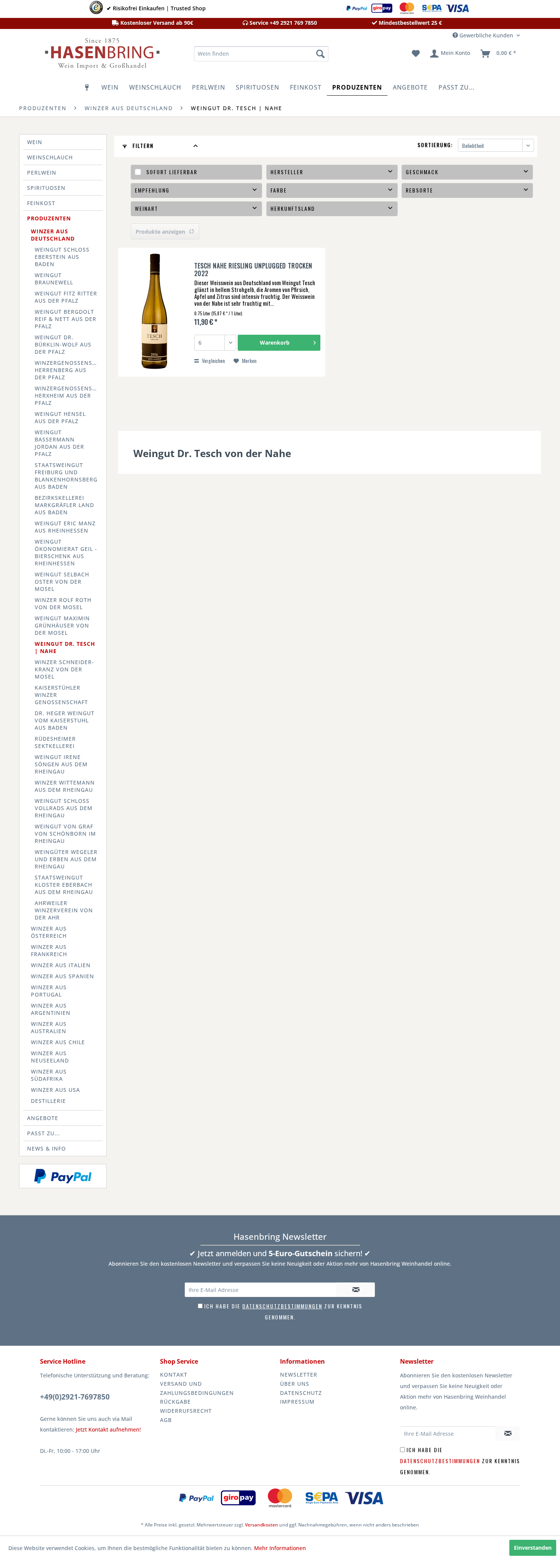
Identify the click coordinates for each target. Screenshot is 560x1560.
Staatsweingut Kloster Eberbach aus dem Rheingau (64, 885)
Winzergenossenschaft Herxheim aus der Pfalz (68, 395)
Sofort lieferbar (171, 172)
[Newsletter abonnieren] (356, 1289)
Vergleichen (213, 360)
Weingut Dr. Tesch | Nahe (65, 647)
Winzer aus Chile (58, 1042)
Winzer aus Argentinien (50, 1009)
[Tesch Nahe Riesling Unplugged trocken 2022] (154, 312)
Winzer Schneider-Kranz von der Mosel (64, 669)
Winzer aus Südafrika (49, 1075)
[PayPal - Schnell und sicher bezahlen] (63, 1176)
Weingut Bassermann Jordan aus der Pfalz (59, 443)
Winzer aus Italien (61, 965)
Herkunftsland (292, 208)
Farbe (278, 190)
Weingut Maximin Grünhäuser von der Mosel (62, 625)
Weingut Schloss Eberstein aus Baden (62, 257)
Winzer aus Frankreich (49, 950)
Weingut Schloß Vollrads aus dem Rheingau (64, 808)
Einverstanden (533, 1547)
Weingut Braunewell (54, 278)
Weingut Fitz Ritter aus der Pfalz (66, 297)
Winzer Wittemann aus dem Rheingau (65, 786)
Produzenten (49, 218)
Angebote (42, 1118)
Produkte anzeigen (160, 231)
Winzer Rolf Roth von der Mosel (63, 603)
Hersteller (286, 172)
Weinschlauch (50, 157)
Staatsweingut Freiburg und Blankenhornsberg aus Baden (66, 475)
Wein (34, 142)
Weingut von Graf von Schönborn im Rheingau (65, 833)
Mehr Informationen (280, 1548)
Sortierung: (435, 145)
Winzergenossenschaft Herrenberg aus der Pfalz (68, 370)
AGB (166, 1420)
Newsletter (298, 1374)
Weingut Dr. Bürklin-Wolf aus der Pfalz (63, 344)
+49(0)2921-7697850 (75, 1397)
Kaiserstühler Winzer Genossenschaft (61, 695)
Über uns (294, 1383)
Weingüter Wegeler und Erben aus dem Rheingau (66, 859)
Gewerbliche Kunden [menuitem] (486, 35)
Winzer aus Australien (49, 1027)
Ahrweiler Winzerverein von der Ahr (64, 910)
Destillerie (48, 1100)
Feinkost (41, 203)
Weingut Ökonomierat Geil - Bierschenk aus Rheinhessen (66, 552)
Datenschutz (301, 1392)
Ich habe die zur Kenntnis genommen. (460, 1461)
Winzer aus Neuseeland (50, 1057)
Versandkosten (261, 1524)
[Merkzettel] (416, 53)
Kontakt (173, 1374)
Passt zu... (43, 1133)
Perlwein (41, 172)
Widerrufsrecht (186, 1410)
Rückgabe (175, 1401)
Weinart (146, 208)
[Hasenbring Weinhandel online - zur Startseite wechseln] (101, 55)
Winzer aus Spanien (62, 976)
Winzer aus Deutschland (53, 235)
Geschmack (422, 172)
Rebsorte (419, 190)
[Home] (87, 87)
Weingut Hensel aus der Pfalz (60, 417)
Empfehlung (152, 190)
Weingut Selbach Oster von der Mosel (62, 581)
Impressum (297, 1401)
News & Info (46, 1148)
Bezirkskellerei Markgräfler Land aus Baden (64, 505)
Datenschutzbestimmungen (282, 1306)
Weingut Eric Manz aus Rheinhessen (65, 527)
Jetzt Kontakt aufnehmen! (108, 1429)
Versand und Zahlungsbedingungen (197, 1388)
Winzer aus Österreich (49, 932)
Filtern (142, 145)
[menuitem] (261, 53)
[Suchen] (320, 53)
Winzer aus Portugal (49, 991)
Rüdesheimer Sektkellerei (55, 742)
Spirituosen (46, 187)
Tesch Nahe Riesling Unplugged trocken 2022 (253, 269)
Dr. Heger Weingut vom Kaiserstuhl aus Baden (64, 720)
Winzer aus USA (55, 1089)
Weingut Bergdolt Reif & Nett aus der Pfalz (65, 319)
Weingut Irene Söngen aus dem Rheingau (61, 764)
